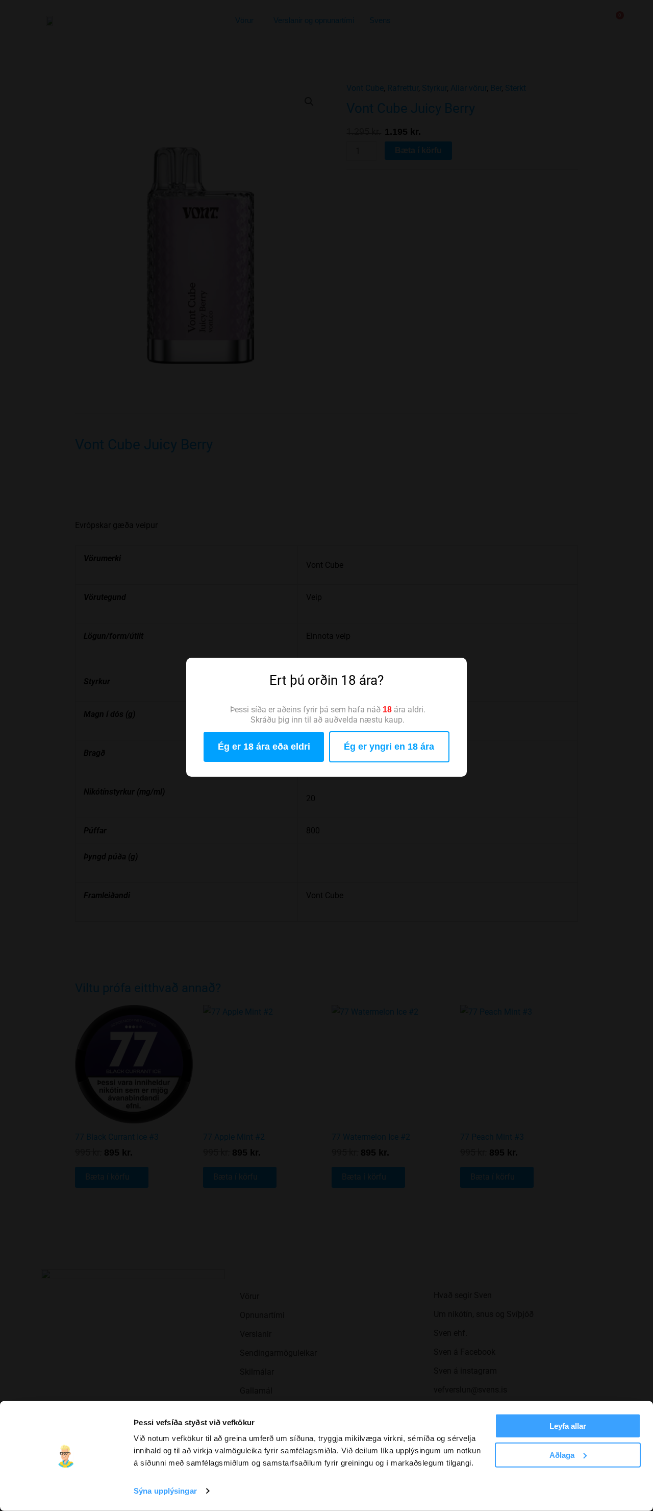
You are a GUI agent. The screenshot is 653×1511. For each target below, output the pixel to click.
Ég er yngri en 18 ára (389, 746)
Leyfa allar (567, 1426)
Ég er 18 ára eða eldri (264, 746)
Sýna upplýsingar (165, 1490)
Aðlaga (561, 1454)
